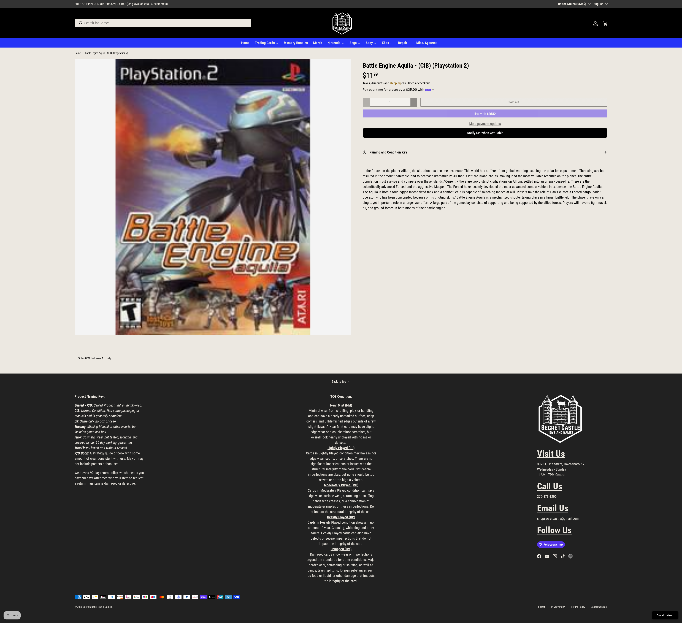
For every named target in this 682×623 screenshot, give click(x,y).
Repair (402, 43)
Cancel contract (665, 615)
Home (245, 43)
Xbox (385, 43)
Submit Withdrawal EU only (94, 358)
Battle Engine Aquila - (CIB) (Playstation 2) (106, 53)
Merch (317, 43)
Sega (353, 43)
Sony (369, 43)
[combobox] (163, 23)
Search (541, 606)
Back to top (339, 381)
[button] (605, 24)
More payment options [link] (485, 124)
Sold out (513, 102)
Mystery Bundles (296, 43)
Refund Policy (578, 606)
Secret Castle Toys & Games (97, 606)
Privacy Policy (558, 606)
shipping (395, 83)
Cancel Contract (599, 606)
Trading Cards (265, 43)
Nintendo (334, 43)
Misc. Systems (426, 43)
